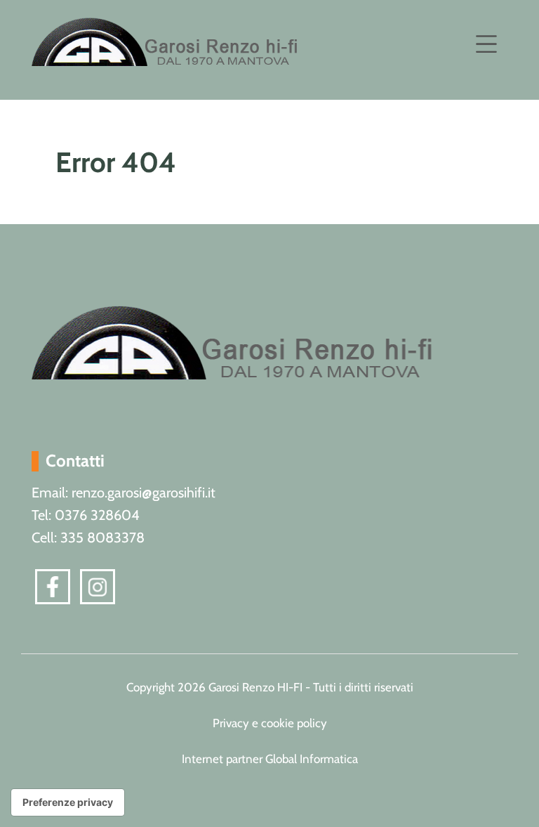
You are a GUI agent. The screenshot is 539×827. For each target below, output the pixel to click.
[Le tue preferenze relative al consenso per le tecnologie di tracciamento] (67, 802)
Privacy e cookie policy (270, 723)
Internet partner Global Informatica (270, 759)
